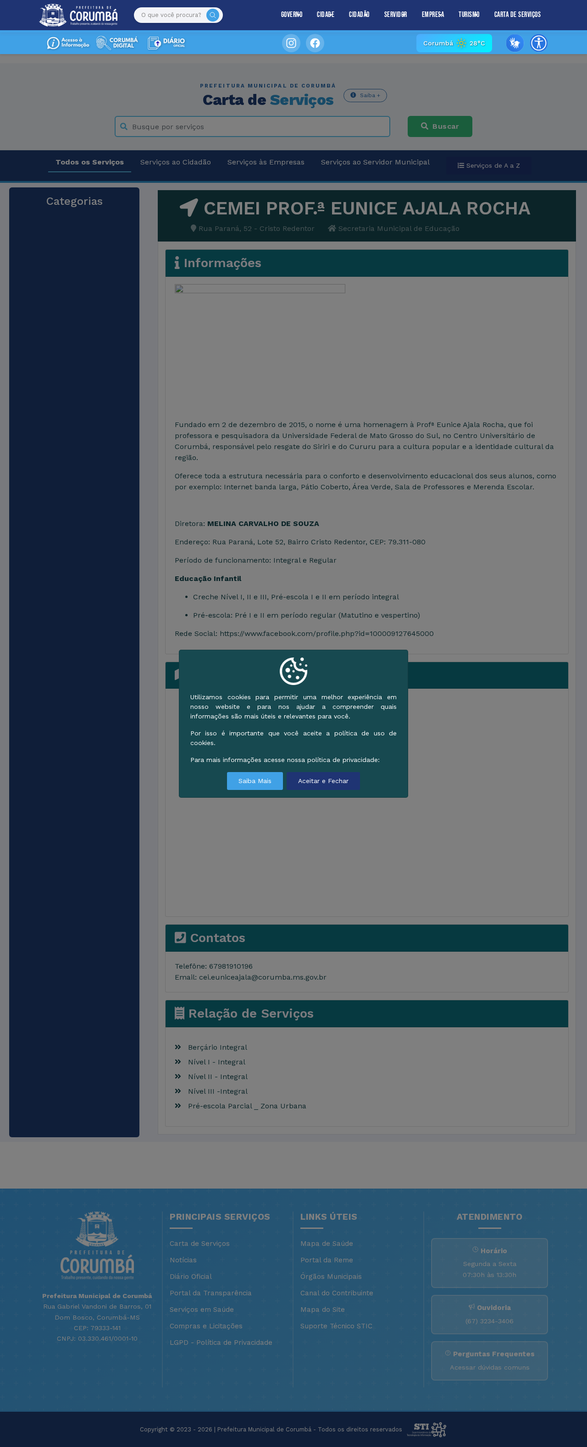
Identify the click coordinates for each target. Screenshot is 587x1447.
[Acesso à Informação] (68, 43)
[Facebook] (315, 43)
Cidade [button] (325, 15)
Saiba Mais (254, 780)
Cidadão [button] (359, 15)
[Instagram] (291, 43)
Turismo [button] (469, 15)
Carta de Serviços (517, 15)
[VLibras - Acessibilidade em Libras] (515, 43)
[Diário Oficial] (166, 43)
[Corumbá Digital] (116, 43)
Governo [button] (292, 15)
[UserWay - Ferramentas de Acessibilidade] (539, 43)
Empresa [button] (433, 15)
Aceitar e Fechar (323, 780)
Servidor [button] (395, 15)
